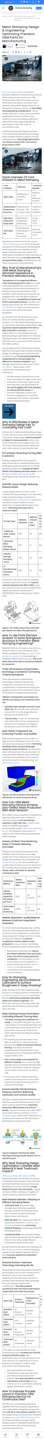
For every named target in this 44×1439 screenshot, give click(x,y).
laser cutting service (21, 499)
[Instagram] (38, 2)
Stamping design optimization (15, 1176)
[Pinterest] (33, 2)
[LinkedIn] (24, 2)
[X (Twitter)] (30, 2)
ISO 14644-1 (7, 367)
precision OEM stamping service (25, 1417)
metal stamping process (13, 244)
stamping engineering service (15, 995)
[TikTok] (21, 2)
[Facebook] (36, 2)
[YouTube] (27, 2)
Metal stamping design (12, 92)
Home (4, 16)
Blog (10, 16)
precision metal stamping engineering (21, 654)
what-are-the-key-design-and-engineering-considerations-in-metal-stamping (27, 18)
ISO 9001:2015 (8, 307)
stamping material (14, 1249)
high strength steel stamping (18, 474)
